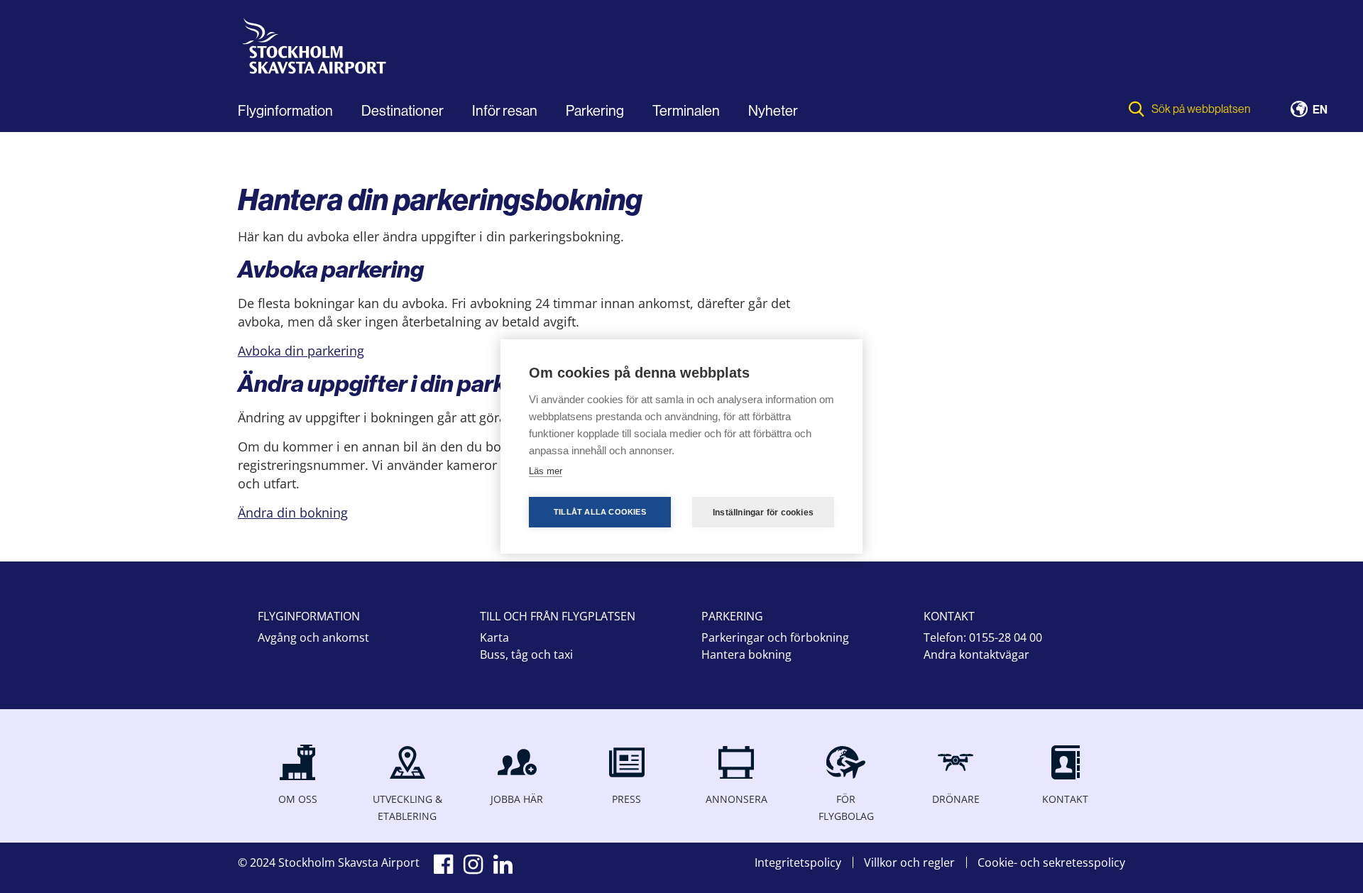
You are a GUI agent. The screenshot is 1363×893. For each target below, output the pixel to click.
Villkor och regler (909, 862)
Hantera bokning (746, 654)
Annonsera (736, 799)
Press (626, 799)
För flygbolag (846, 807)
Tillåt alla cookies (600, 512)
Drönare (956, 799)
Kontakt (1065, 799)
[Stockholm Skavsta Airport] (318, 50)
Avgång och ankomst (313, 637)
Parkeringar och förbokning (775, 637)
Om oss (297, 799)
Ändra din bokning (293, 512)
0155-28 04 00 (1005, 637)
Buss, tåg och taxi (526, 654)
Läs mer (545, 471)
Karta (494, 637)
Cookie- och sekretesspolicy (1051, 862)
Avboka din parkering (301, 350)
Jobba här (517, 799)
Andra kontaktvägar (976, 654)
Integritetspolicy (798, 862)
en (1320, 110)
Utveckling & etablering (407, 807)
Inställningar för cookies (763, 512)
